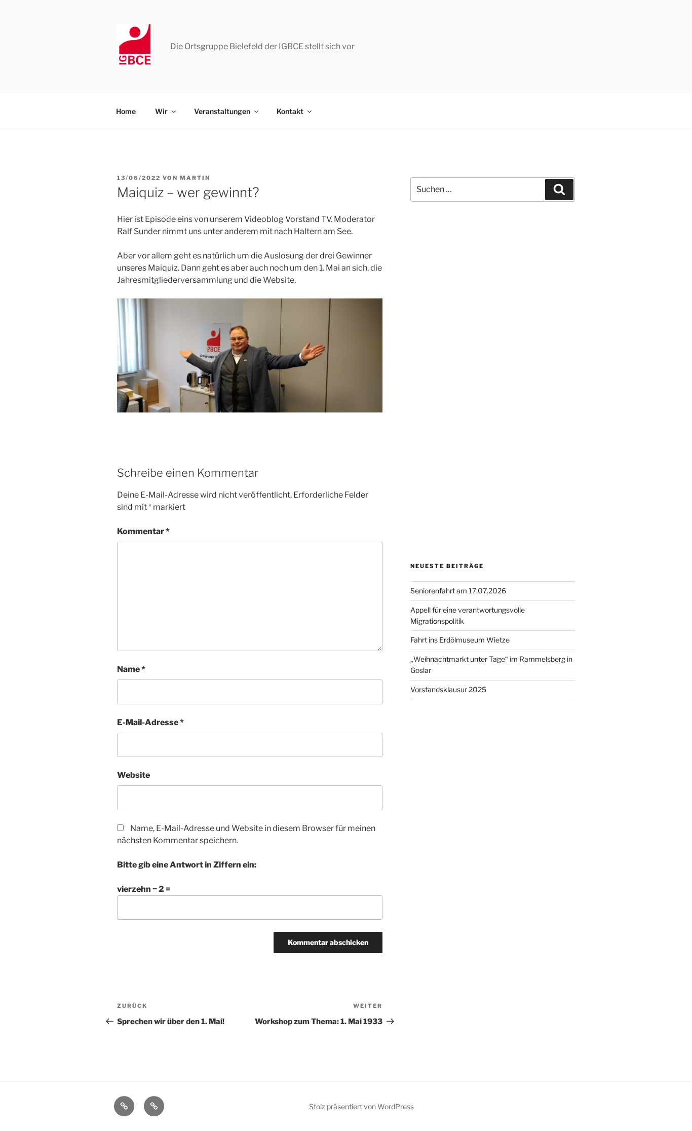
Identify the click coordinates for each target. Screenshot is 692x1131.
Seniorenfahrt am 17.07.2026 (458, 590)
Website (133, 775)
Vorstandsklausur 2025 (448, 689)
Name (131, 669)
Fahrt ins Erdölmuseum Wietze (460, 639)
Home (126, 111)
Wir (161, 111)
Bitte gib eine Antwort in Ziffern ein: (186, 865)
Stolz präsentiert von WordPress (361, 1106)
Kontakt (290, 111)
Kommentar (143, 531)
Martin (195, 177)
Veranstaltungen (222, 111)
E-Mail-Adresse (150, 722)
